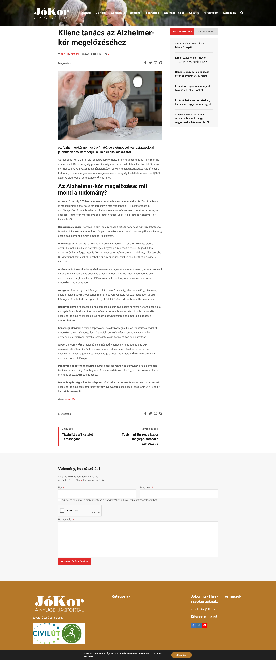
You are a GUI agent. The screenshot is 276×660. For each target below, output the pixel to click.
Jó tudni (74, 54)
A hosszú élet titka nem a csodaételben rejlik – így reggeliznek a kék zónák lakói (192, 118)
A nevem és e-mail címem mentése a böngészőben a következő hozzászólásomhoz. (110, 500)
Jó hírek (65, 54)
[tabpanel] (194, 82)
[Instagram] (199, 625)
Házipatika (70, 399)
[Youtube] (204, 625)
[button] (241, 13)
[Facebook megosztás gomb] (145, 62)
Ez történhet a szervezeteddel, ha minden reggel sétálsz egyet (193, 102)
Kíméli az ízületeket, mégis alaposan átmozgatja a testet (191, 60)
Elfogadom (181, 654)
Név (61, 487)
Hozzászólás (66, 519)
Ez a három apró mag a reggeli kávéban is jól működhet (192, 88)
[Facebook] (193, 625)
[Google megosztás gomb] (160, 62)
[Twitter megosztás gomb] (150, 62)
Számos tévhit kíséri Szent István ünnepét (190, 45)
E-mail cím (146, 487)
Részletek (88, 656)
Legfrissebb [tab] (206, 31)
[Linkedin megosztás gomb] (155, 62)
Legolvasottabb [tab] (182, 31)
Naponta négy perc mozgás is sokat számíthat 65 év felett (192, 74)
